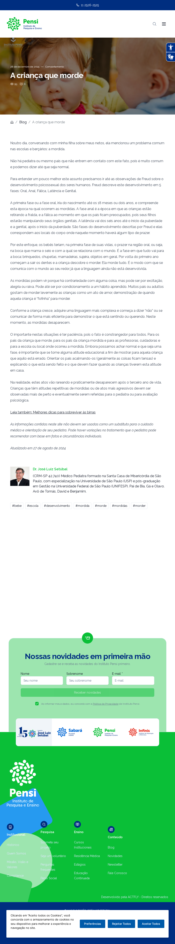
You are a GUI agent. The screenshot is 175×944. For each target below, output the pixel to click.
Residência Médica (87, 856)
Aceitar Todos (151, 923)
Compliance (15, 875)
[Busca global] (154, 24)
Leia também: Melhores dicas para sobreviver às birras (53, 412)
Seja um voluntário (53, 856)
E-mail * (117, 673)
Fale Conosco (117, 873)
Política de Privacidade (105, 703)
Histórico (13, 845)
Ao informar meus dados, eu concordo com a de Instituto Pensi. (90, 703)
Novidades (115, 856)
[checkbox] (37, 703)
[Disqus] (87, 572)
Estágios (80, 864)
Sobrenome (74, 673)
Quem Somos (16, 853)
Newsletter (115, 864)
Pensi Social (49, 878)
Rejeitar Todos (121, 923)
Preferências (92, 923)
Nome (25, 673)
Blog (23, 122)
